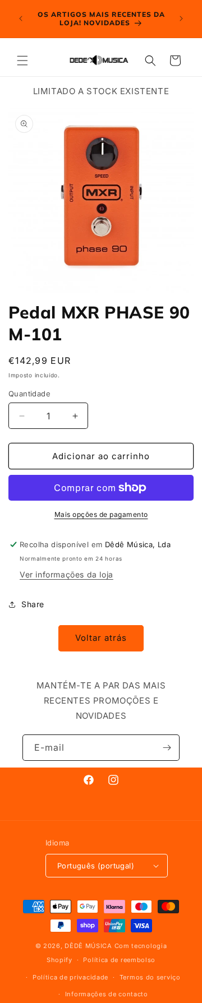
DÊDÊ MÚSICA (88, 946)
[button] (22, 60)
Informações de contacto (106, 994)
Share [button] (32, 604)
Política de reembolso (119, 960)
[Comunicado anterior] (20, 18)
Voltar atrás (101, 637)
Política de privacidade (70, 977)
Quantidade (29, 393)
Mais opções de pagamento (101, 514)
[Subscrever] (166, 747)
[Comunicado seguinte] (181, 18)
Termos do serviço (150, 977)
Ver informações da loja (66, 574)
